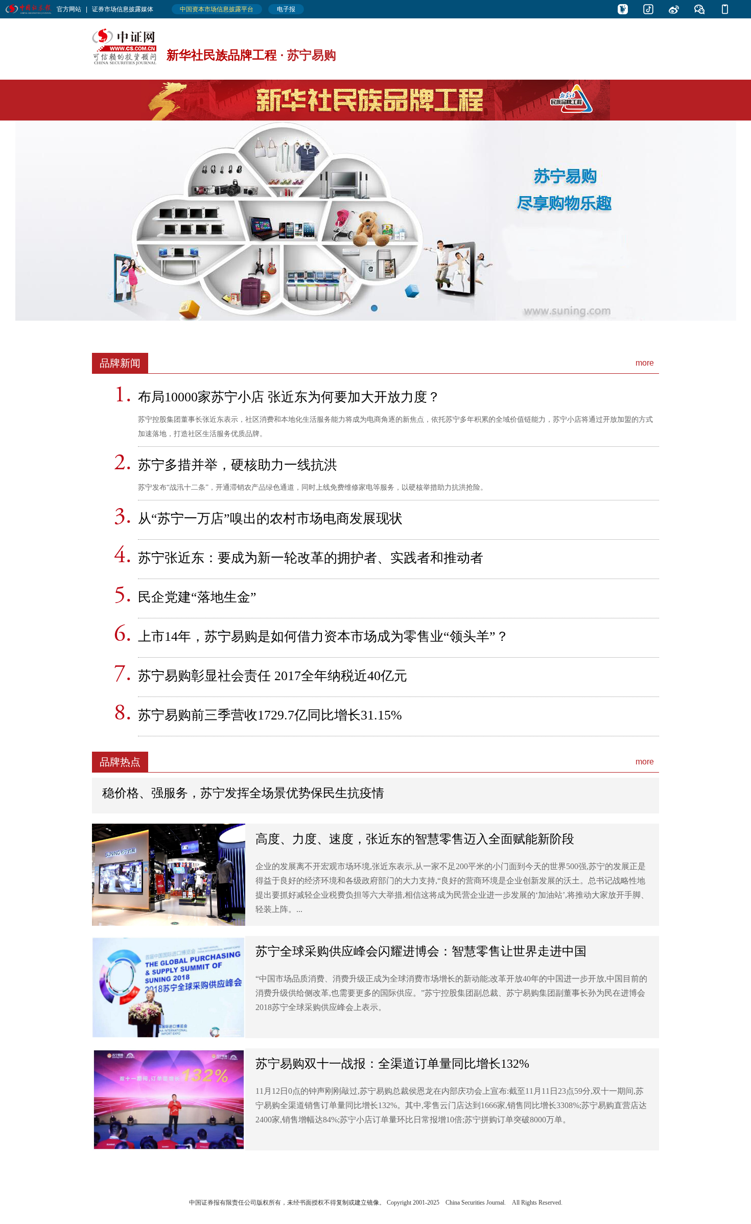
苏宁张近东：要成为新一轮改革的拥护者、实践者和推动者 (310, 557)
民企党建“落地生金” (197, 597)
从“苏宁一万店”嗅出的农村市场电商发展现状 (270, 518)
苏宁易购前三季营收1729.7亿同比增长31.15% (270, 715)
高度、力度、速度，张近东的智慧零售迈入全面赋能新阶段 (414, 839)
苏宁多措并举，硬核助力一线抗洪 (237, 465)
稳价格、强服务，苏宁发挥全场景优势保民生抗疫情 (243, 793)
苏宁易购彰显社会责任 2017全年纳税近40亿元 (272, 675)
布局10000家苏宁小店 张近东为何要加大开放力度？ (289, 397)
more (645, 362)
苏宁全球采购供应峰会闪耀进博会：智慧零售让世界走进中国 (420, 951)
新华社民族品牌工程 (222, 55)
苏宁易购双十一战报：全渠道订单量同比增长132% (392, 1063)
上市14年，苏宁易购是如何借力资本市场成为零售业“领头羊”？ (323, 636)
